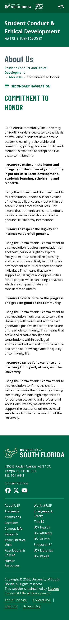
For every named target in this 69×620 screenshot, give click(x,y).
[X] (16, 490)
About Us (16, 77)
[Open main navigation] (61, 6)
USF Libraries (43, 550)
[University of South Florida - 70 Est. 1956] (24, 6)
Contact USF (41, 600)
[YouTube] (24, 490)
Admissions (13, 517)
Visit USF (11, 606)
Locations (12, 523)
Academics (12, 511)
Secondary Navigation (27, 86)
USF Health (42, 527)
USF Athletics (43, 533)
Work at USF (43, 505)
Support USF (43, 544)
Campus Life (13, 528)
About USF (12, 505)
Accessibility (31, 606)
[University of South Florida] (34, 453)
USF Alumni (42, 539)
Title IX (39, 521)
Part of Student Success (23, 38)
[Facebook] (8, 490)
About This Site (16, 600)
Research (11, 534)
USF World (41, 556)
